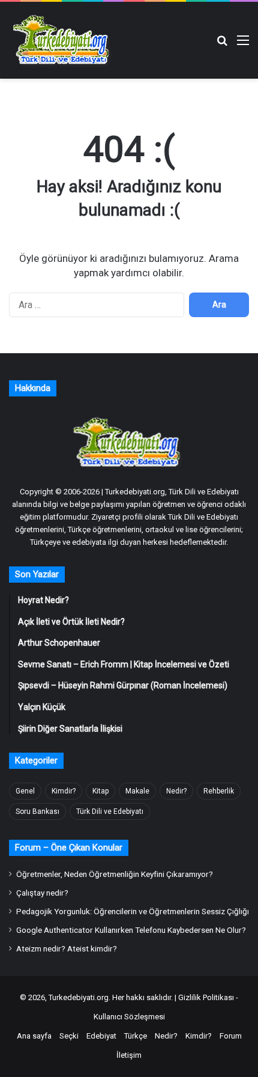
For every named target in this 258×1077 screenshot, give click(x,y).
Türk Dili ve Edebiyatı (109, 811)
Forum (231, 1035)
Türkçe (135, 1035)
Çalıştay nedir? (42, 892)
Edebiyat (101, 1035)
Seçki (69, 1035)
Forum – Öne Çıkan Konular (68, 847)
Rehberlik (218, 791)
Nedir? (176, 791)
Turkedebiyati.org (79, 997)
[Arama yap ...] (222, 44)
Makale (137, 791)
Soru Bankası (37, 811)
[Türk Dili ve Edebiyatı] (63, 40)
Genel (25, 791)
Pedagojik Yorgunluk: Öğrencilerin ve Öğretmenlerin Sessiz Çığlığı (132, 911)
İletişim (129, 1055)
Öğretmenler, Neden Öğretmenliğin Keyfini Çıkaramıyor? (114, 874)
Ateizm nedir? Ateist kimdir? (66, 948)
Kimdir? (64, 791)
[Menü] (243, 44)
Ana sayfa (34, 1035)
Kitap (100, 791)
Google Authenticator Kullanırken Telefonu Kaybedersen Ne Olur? (131, 930)
